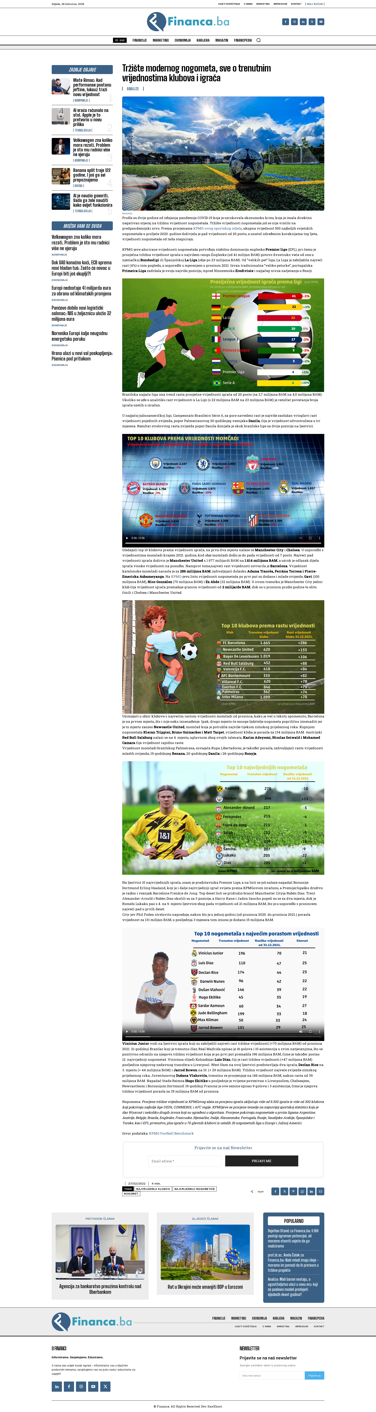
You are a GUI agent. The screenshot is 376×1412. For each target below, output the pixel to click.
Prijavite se (314, 1375)
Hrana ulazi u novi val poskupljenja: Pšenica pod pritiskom (82, 356)
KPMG (176, 576)
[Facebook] (285, 21)
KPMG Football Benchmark (171, 1133)
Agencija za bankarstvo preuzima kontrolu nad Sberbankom (100, 1289)
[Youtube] (320, 21)
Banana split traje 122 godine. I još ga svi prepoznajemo (92, 175)
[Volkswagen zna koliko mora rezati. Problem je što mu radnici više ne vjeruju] (61, 146)
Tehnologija (83, 130)
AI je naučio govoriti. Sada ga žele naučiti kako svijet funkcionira (92, 200)
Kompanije (81, 100)
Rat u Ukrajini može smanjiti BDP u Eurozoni (205, 1287)
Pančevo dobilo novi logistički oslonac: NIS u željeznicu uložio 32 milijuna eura (81, 313)
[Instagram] (294, 21)
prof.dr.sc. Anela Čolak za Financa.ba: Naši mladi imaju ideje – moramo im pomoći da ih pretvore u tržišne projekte (293, 1262)
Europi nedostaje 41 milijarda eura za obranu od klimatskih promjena (81, 290)
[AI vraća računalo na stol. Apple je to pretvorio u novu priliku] (61, 116)
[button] (258, 40)
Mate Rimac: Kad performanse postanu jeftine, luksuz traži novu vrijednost (92, 87)
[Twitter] (105, 1387)
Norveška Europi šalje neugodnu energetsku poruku (80, 336)
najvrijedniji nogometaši (194, 1189)
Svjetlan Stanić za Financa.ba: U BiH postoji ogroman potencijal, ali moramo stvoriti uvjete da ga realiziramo (293, 1238)
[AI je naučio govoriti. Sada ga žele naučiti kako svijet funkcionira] (61, 201)
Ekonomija (60, 280)
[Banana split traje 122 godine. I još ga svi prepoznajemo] (61, 176)
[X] (312, 21)
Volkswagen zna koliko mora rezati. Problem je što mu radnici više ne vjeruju (92, 147)
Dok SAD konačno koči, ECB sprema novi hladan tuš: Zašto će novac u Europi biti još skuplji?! (82, 268)
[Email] (320, 1191)
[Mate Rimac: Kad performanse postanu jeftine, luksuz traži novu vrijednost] (61, 86)
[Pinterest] (293, 1191)
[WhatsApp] (302, 1191)
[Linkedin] (303, 21)
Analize (133, 89)
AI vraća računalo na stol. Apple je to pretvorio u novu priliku (90, 117)
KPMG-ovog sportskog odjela (217, 228)
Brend (78, 185)
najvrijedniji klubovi (153, 1189)
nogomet (131, 1193)
